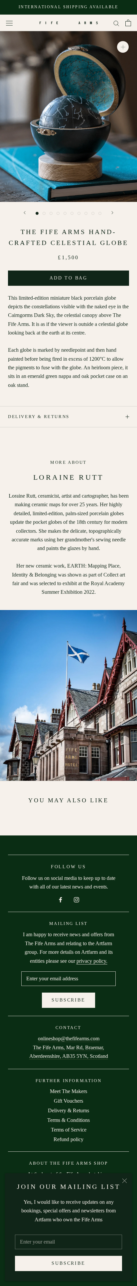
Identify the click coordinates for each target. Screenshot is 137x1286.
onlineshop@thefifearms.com (68, 1038)
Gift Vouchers (68, 1101)
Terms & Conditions (68, 1120)
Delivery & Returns (38, 416)
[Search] (116, 23)
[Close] (124, 1180)
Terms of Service (68, 1130)
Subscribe (68, 1263)
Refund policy (68, 1139)
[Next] (112, 212)
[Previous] (25, 212)
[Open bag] (128, 23)
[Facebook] (60, 899)
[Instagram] (76, 899)
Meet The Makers (68, 1091)
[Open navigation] (9, 23)
